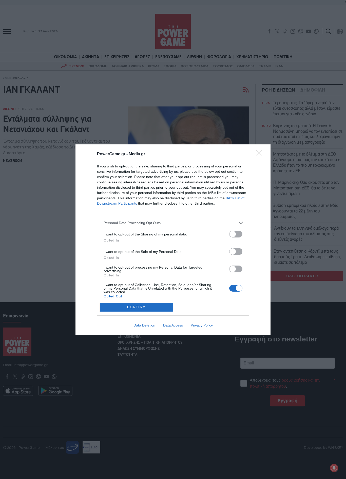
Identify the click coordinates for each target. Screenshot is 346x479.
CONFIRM (136, 307)
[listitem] (173, 223)
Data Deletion (144, 325)
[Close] (260, 154)
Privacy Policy (202, 325)
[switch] (235, 234)
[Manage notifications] (334, 468)
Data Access (173, 325)
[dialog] (173, 239)
